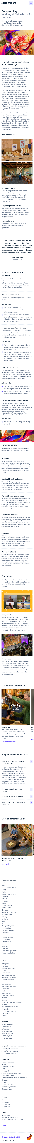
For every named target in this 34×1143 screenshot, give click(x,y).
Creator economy (8, 995)
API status (5, 1029)
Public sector (6, 1013)
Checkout (5, 896)
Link (3, 923)
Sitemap (4, 1082)
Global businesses (8, 980)
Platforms (5, 989)
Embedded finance (8, 975)
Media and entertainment (10, 1007)
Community (6, 1071)
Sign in (4, 1125)
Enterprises (5, 964)
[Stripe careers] (12, 3)
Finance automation (9, 977)
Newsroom (5, 1102)
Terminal (5, 946)
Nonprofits (5, 1009)
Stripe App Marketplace (10, 1049)
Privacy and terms (8, 1075)
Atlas (3, 885)
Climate (4, 899)
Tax (3, 944)
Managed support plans (10, 1117)
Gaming (4, 1000)
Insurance (5, 1004)
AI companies (6, 993)
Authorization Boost (9, 887)
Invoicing (5, 919)
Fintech (4, 998)
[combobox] (11, 1137)
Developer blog (7, 1038)
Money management (9, 986)
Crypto (4, 903)
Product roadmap (8, 1062)
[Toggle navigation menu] (31, 3)
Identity (4, 917)
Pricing (4, 883)
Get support (6, 1115)
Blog (3, 1069)
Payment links (6, 928)
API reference (6, 1027)
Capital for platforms (9, 894)
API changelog (7, 1031)
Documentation (7, 1024)
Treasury (5, 948)
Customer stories (8, 1066)
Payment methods (8, 930)
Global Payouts (7, 914)
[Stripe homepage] (4, 3)
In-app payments (7, 982)
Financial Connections (9, 912)
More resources (7, 1089)
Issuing (4, 921)
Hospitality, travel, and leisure (12, 1002)
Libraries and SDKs (8, 1033)
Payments (5, 933)
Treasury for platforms (9, 951)
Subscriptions (6, 942)
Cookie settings (7, 1084)
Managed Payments (8, 926)
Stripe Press (6, 1104)
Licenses (5, 1080)
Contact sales (6, 1107)
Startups (5, 966)
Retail (4, 1016)
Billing (4, 890)
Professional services (9, 1011)
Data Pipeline (6, 908)
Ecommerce (6, 973)
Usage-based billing (8, 953)
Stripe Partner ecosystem (10, 1051)
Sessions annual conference (11, 1073)
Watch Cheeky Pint (8, 742)
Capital (4, 892)
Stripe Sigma (6, 939)
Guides (4, 1064)
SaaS (3, 991)
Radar (4, 935)
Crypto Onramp (7, 905)
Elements (5, 910)
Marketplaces (6, 984)
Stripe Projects (7, 1036)
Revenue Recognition (9, 937)
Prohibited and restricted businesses (14, 1078)
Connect (5, 901)
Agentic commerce (8, 968)
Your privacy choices (9, 1087)
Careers (4, 1100)
